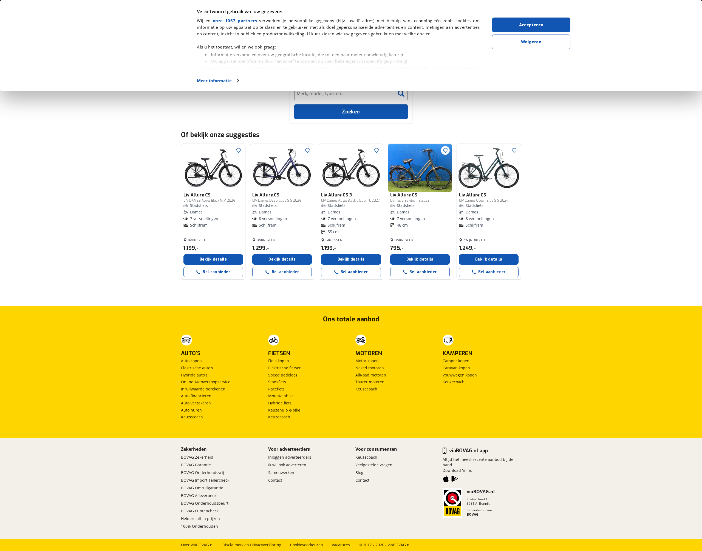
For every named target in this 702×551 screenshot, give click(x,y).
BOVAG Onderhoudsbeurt (204, 503)
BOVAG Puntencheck (200, 510)
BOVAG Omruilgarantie (202, 487)
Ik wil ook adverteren (287, 464)
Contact (275, 480)
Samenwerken (281, 472)
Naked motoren (369, 367)
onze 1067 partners (235, 20)
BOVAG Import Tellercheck (205, 480)
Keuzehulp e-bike (284, 410)
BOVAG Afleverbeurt (199, 495)
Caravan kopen (456, 367)
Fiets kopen (278, 360)
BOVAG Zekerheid (197, 457)
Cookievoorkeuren (306, 544)
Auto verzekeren (196, 403)
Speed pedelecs (282, 375)
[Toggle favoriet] (238, 150)
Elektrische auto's (197, 367)
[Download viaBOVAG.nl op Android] (454, 479)
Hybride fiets (279, 403)
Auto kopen (191, 360)
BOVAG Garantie (196, 464)
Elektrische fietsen (285, 367)
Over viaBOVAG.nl (197, 544)
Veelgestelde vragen (373, 464)
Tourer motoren (369, 381)
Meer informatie (214, 80)
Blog (359, 472)
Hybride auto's (194, 375)
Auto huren (191, 410)
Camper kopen (456, 360)
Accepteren (531, 25)
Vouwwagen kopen (460, 375)
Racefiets (276, 389)
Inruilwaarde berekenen (203, 389)
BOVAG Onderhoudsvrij (202, 472)
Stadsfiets (277, 381)
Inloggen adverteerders (289, 457)
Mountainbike (281, 395)
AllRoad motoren (370, 375)
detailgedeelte (406, 69)
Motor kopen (367, 360)
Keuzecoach (192, 416)
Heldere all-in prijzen (200, 518)
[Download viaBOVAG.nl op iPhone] (446, 479)
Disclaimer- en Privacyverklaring (251, 544)
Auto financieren (196, 395)
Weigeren (531, 42)
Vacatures (341, 544)
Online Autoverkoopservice (205, 381)
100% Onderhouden (199, 526)
